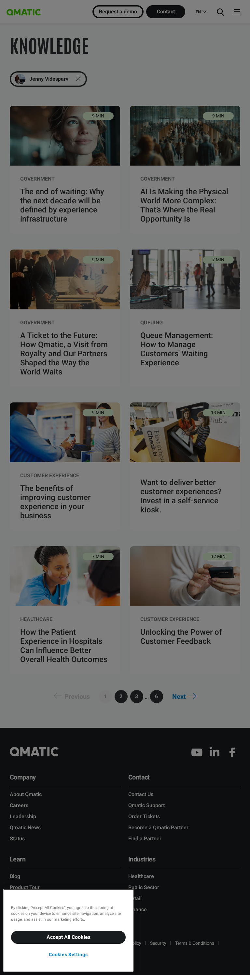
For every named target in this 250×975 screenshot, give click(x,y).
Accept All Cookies (68, 937)
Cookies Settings (68, 954)
